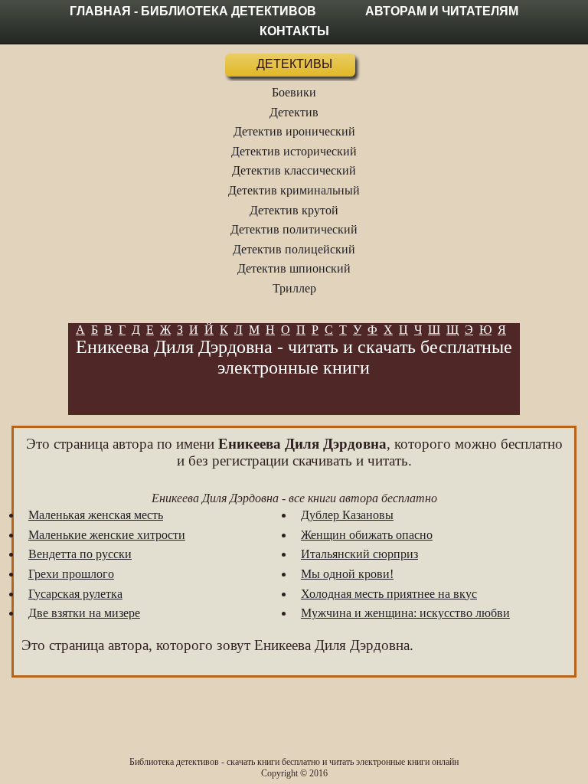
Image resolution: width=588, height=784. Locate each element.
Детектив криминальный (294, 190)
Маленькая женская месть (95, 514)
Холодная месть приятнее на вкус (389, 593)
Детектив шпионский (294, 268)
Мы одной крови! (347, 573)
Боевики (294, 92)
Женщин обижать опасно (367, 534)
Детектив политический (294, 229)
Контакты (294, 31)
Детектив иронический (294, 131)
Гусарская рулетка (75, 593)
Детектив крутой (294, 210)
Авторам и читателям (441, 11)
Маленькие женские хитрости (106, 534)
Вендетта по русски (80, 553)
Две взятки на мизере (84, 612)
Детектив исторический (294, 151)
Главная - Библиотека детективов (193, 11)
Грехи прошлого (71, 573)
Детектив (294, 112)
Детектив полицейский (294, 249)
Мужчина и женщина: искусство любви (405, 612)
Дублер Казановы (347, 514)
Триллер (294, 288)
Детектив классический (294, 170)
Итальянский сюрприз (359, 553)
